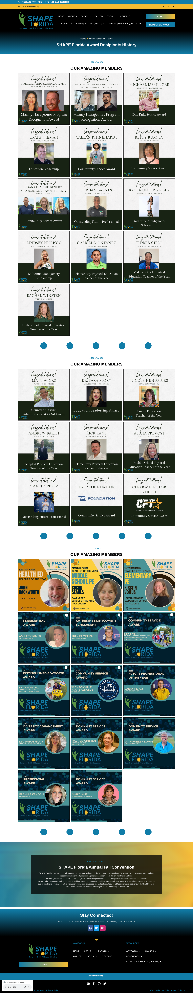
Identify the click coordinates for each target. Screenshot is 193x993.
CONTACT (125, 16)
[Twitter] (173, 6)
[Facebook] (90, 928)
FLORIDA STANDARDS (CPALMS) (123, 23)
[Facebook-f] (163, 6)
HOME (61, 16)
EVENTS (84, 16)
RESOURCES (96, 23)
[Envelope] (88, 983)
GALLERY (98, 16)
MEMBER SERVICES (159, 25)
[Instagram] (168, 6)
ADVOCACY (64, 23)
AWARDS (80, 23)
